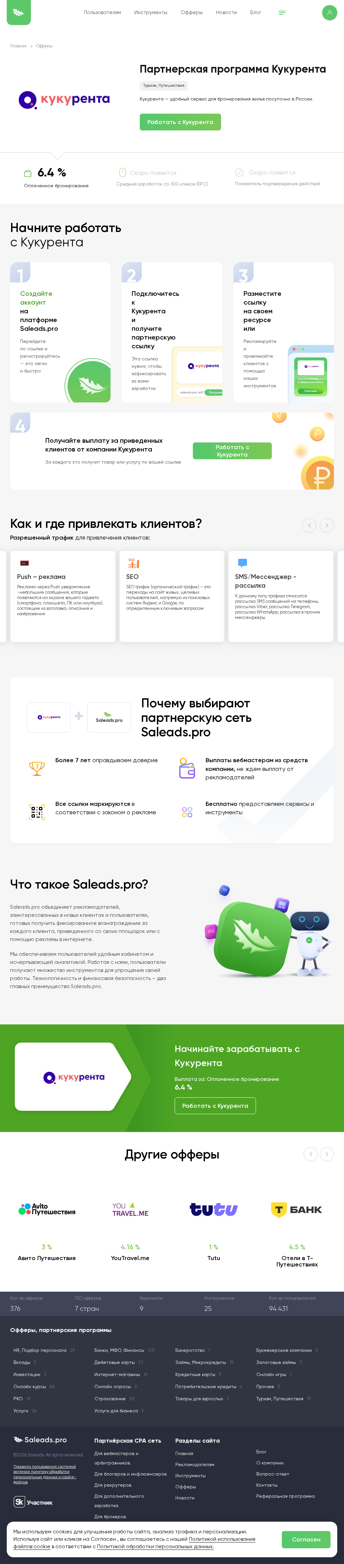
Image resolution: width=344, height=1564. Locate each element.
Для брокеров (110, 1517)
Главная (18, 46)
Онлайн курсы (34, 1386)
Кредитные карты (198, 1374)
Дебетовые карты (118, 1362)
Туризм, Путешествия (163, 86)
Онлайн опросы (115, 1386)
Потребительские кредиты (209, 1386)
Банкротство (193, 1350)
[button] (309, 525)
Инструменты (150, 12)
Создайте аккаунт (36, 297)
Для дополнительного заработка (119, 1501)
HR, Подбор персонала (44, 1350)
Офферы (192, 12)
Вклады (24, 1362)
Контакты (266, 1485)
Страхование (114, 1399)
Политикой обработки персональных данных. (155, 1547)
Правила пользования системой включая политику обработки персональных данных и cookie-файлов (44, 1475)
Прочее (268, 1386)
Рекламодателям (194, 1464)
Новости (226, 12)
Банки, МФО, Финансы (124, 1350)
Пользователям (102, 12)
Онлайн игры (273, 1374)
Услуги (25, 1411)
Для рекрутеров (112, 1485)
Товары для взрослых (202, 1399)
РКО (21, 1399)
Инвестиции (29, 1374)
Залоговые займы (279, 1362)
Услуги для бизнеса (119, 1411)
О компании (270, 1463)
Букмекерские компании (287, 1350)
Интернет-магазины (120, 1374)
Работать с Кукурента (180, 122)
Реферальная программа (285, 1496)
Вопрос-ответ (272, 1474)
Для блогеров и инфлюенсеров (130, 1474)
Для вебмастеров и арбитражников (116, 1458)
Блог (255, 12)
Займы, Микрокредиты (204, 1362)
